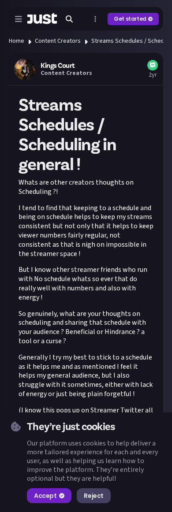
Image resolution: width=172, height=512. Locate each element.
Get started (130, 18)
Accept (45, 495)
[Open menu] (18, 19)
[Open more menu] (95, 19)
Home (16, 41)
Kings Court (58, 65)
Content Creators (58, 41)
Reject (93, 495)
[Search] (69, 19)
